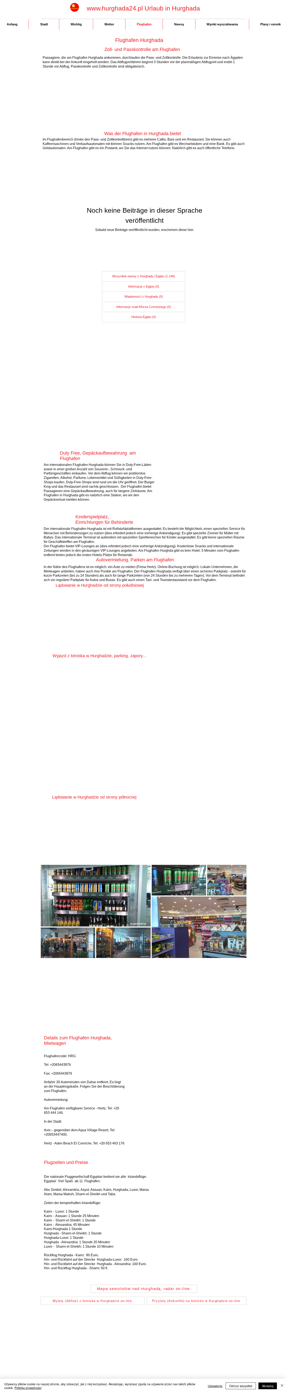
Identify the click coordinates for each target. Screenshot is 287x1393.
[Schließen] (281, 1386)
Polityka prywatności (27, 1388)
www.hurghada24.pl (115, 8)
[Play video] (100, 693)
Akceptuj (267, 1386)
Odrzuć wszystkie (240, 1386)
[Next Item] (239, 911)
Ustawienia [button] (215, 1386)
